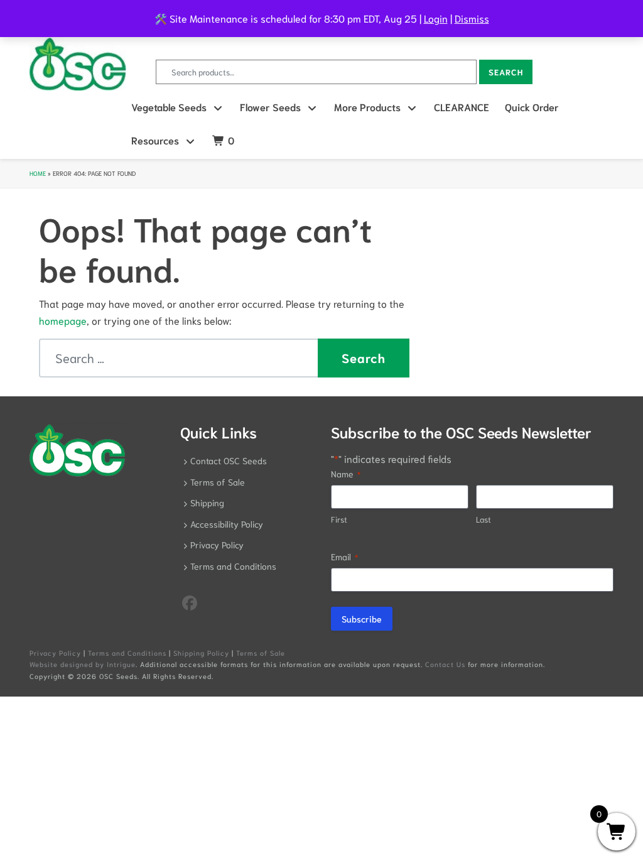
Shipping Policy (201, 652)
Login (436, 17)
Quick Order (532, 106)
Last (483, 519)
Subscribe (362, 618)
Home (38, 173)
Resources (155, 139)
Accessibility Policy (226, 523)
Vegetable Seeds (169, 106)
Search (506, 72)
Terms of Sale (217, 481)
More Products (367, 106)
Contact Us (445, 664)
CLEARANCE (461, 106)
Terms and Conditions (233, 566)
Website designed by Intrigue (83, 664)
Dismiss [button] (472, 17)
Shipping (207, 502)
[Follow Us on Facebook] (189, 602)
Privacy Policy (217, 544)
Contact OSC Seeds (228, 460)
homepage (63, 320)
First (339, 519)
